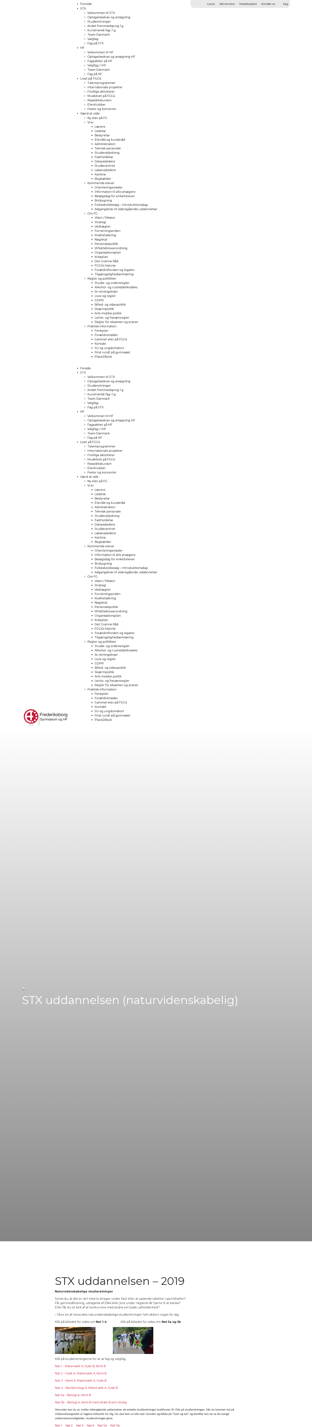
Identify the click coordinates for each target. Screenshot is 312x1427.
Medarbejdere (248, 4)
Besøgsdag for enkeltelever (115, 196)
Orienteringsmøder (109, 187)
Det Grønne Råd (106, 261)
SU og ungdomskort (109, 348)
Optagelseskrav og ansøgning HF (111, 56)
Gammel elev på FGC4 (111, 339)
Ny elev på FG (97, 118)
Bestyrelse (102, 135)
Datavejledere (105, 161)
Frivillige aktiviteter (101, 91)
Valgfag (92, 39)
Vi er (90, 122)
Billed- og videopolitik (110, 304)
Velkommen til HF (100, 52)
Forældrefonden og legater (115, 270)
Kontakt (100, 343)
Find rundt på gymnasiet (112, 352)
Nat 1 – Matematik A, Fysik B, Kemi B (81, 1366)
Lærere (100, 126)
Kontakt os (268, 4)
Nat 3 (79, 1425)
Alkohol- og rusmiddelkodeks (116, 287)
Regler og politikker (101, 278)
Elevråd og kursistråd (110, 139)
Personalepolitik (106, 244)
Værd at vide (90, 113)
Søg (285, 4)
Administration (105, 144)
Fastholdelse (104, 157)
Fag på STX (95, 43)
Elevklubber (96, 104)
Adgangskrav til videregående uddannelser (126, 209)
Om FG (92, 213)
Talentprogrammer (101, 83)
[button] (180, 364)
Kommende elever (100, 183)
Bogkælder (103, 178)
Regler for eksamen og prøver (116, 322)
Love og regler (105, 296)
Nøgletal (101, 239)
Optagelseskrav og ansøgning (108, 17)
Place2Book (103, 356)
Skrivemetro (227, 4)
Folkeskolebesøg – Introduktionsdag (121, 205)
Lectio (211, 4)
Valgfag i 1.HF (96, 65)
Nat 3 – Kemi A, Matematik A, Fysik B (81, 1380)
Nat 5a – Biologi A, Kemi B (73, 1395)
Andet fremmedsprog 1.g (105, 26)
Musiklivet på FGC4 (101, 96)
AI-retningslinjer (106, 291)
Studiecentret (105, 165)
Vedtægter (103, 226)
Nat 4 (90, 1425)
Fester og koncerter (101, 109)
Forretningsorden (107, 231)
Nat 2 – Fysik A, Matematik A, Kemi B (81, 1373)
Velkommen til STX (101, 13)
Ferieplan (101, 330)
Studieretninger (99, 21)
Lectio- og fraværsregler (112, 317)
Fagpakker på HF (99, 61)
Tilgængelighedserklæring (114, 274)
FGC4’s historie (105, 265)
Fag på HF (94, 74)
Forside (85, 368)
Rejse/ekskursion (99, 100)
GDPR (99, 300)
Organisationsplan (108, 252)
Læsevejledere (105, 170)
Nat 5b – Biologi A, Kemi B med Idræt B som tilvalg (91, 1402)
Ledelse (100, 131)
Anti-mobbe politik (108, 313)
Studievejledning (107, 152)
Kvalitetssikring (105, 235)
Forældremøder (106, 335)
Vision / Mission (105, 218)
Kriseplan (101, 257)
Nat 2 (69, 1425)
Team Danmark (98, 34)
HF (82, 48)
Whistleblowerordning (111, 248)
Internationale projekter (105, 87)
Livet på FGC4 (90, 78)
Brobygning (103, 200)
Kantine (100, 174)
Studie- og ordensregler (112, 283)
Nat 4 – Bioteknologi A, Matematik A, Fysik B (86, 1388)
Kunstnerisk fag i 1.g (101, 30)
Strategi (100, 222)
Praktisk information (101, 326)
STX (83, 8)
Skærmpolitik (104, 309)
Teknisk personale (108, 148)
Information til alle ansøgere (115, 191)
